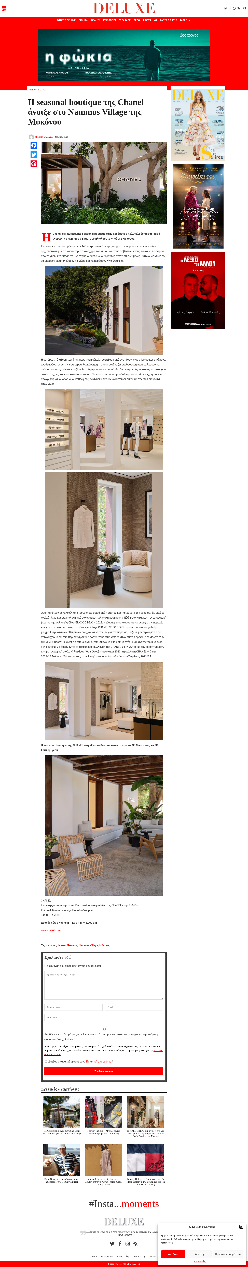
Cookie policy (200, 1261)
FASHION (83, 20)
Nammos (72, 945)
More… (184, 20)
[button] (241, 1227)
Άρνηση (199, 1254)
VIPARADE (125, 20)
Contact (152, 1256)
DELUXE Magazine (44, 137)
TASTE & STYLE (168, 20)
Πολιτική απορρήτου (99, 1061)
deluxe (62, 945)
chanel (52, 945)
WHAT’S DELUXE (66, 20)
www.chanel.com (51, 930)
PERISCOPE (109, 20)
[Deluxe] (124, 13)
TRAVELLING (150, 20)
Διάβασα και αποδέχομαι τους (80, 1061)
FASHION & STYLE (37, 90)
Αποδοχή (173, 1254)
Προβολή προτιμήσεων (228, 1254)
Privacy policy (123, 1256)
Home (94, 1256)
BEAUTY (95, 20)
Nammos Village (88, 945)
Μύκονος (104, 945)
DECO (136, 20)
